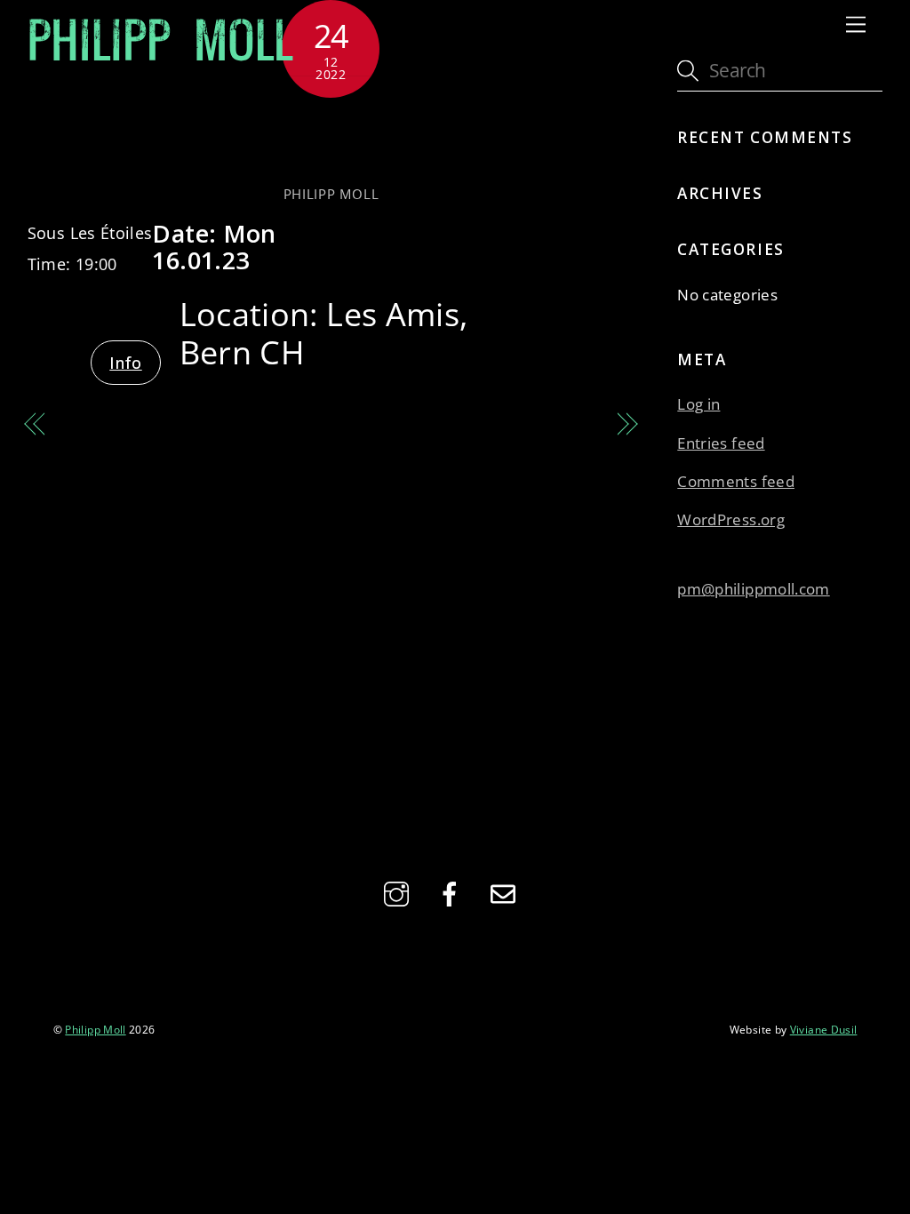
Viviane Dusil (824, 1029)
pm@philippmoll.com (753, 589)
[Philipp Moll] (161, 58)
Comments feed (735, 481)
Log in (698, 404)
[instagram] (399, 891)
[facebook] (452, 891)
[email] (506, 891)
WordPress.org (731, 519)
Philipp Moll (331, 194)
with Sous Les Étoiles (331, 140)
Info (125, 362)
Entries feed (720, 443)
